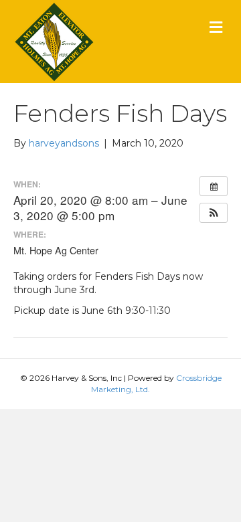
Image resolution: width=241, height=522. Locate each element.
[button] (213, 212)
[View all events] (213, 186)
